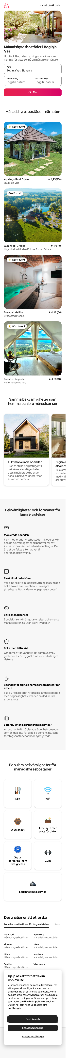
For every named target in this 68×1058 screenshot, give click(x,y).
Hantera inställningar (33, 1036)
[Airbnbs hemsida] (6, 5)
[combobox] (33, 71)
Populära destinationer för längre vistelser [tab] (26, 924)
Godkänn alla (33, 1019)
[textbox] (18, 82)
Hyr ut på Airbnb (49, 5)
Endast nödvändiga (32, 1027)
